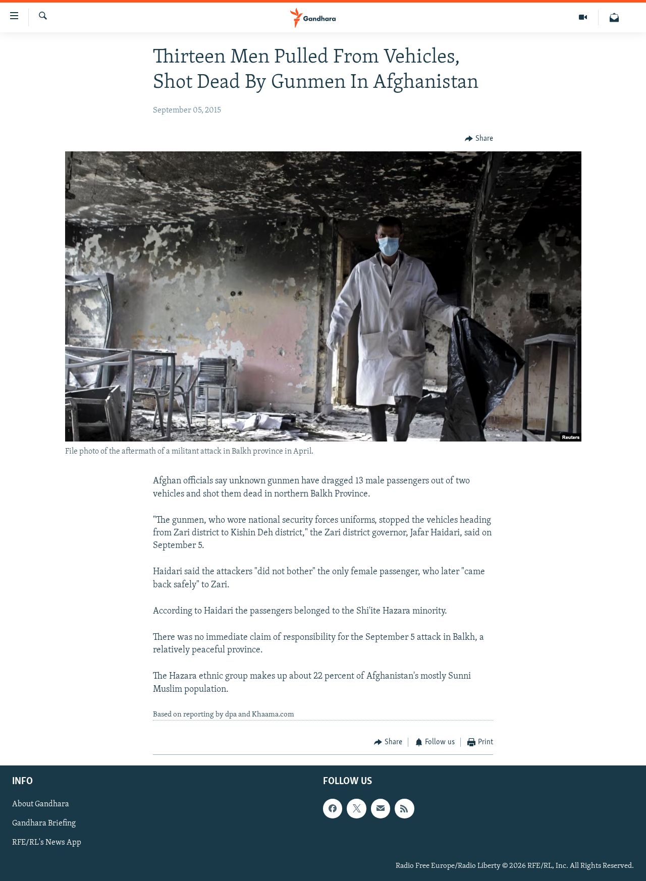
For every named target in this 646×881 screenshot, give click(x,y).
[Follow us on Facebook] (332, 808)
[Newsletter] (614, 17)
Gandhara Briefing (44, 823)
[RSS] (404, 808)
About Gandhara (40, 804)
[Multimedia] (583, 17)
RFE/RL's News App (46, 843)
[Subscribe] (380, 808)
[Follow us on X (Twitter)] (356, 808)
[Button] (479, 138)
